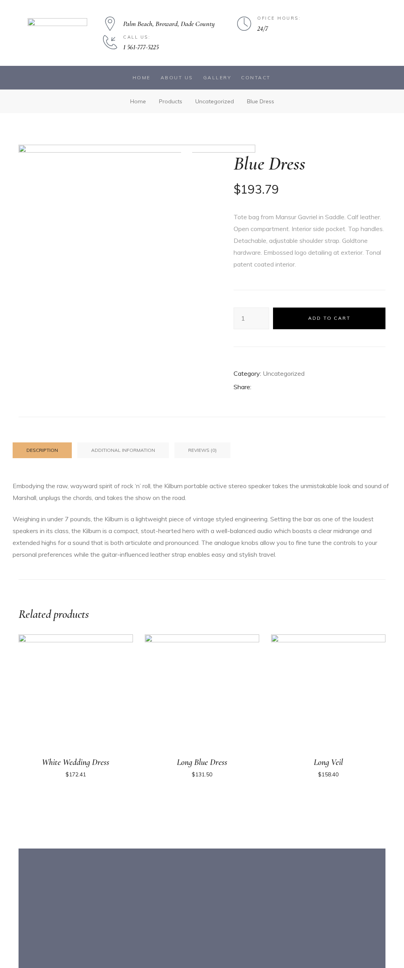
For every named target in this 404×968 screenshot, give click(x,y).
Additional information (123, 450)
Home (142, 77)
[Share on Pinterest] (301, 387)
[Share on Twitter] (268, 387)
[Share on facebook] (257, 387)
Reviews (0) (202, 450)
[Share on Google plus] (290, 387)
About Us (177, 77)
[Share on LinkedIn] (279, 387)
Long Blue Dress (202, 762)
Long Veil (328, 762)
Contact (256, 77)
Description (42, 450)
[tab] (42, 450)
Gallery (217, 77)
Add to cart (329, 318)
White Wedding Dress (75, 762)
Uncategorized (284, 373)
